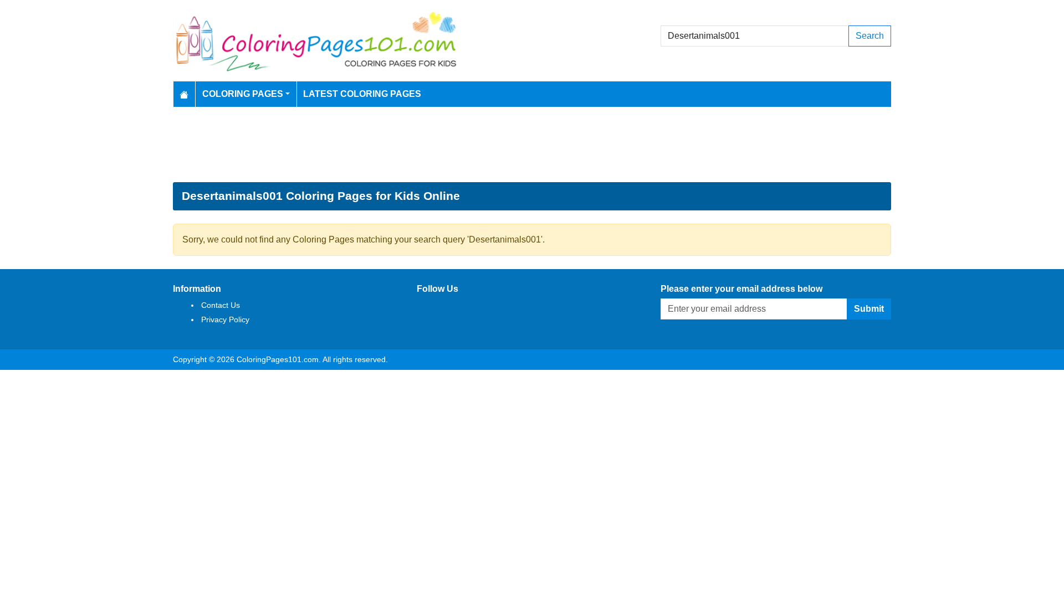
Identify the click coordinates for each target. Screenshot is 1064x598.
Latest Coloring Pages (362, 94)
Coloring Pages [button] (242, 94)
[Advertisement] (532, 144)
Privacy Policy (225, 319)
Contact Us (220, 305)
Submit (869, 308)
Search (870, 35)
